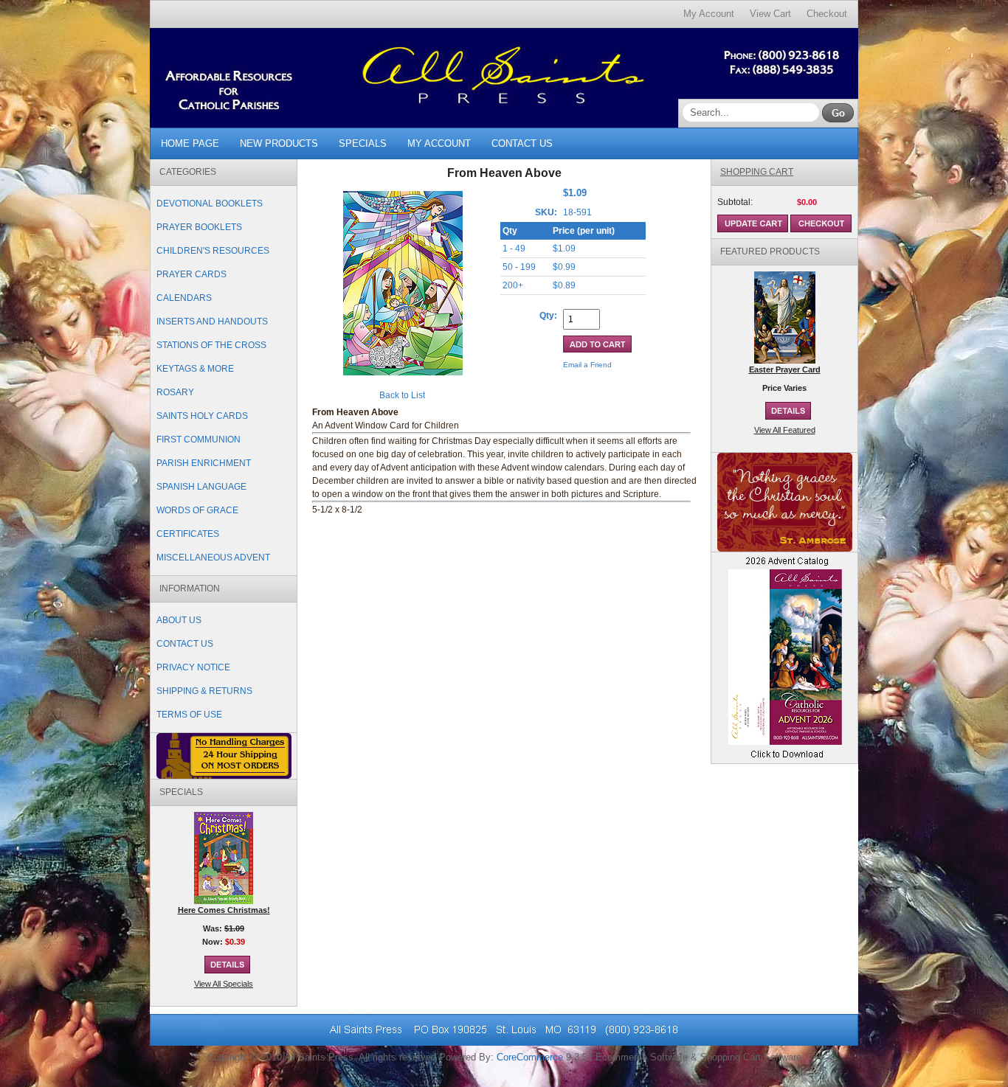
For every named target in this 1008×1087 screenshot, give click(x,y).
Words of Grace (197, 510)
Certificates (187, 534)
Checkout (827, 13)
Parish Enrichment (203, 463)
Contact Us (522, 143)
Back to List (402, 395)
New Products (279, 143)
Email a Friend (587, 365)
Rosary (175, 392)
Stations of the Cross (211, 345)
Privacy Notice (193, 667)
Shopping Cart (756, 172)
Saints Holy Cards (202, 416)
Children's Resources (212, 251)
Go (838, 112)
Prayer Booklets (199, 227)
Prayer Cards (191, 274)
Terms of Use (189, 714)
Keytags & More (195, 369)
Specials (363, 143)
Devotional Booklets (209, 203)
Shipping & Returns (204, 691)
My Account (708, 13)
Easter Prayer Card (785, 369)
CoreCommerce (530, 1057)
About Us (178, 620)
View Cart (770, 13)
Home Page (190, 143)
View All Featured (784, 430)
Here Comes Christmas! (224, 910)
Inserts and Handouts (212, 321)
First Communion (198, 439)
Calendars (184, 298)
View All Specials (223, 983)
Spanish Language (201, 487)
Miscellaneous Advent (213, 557)
